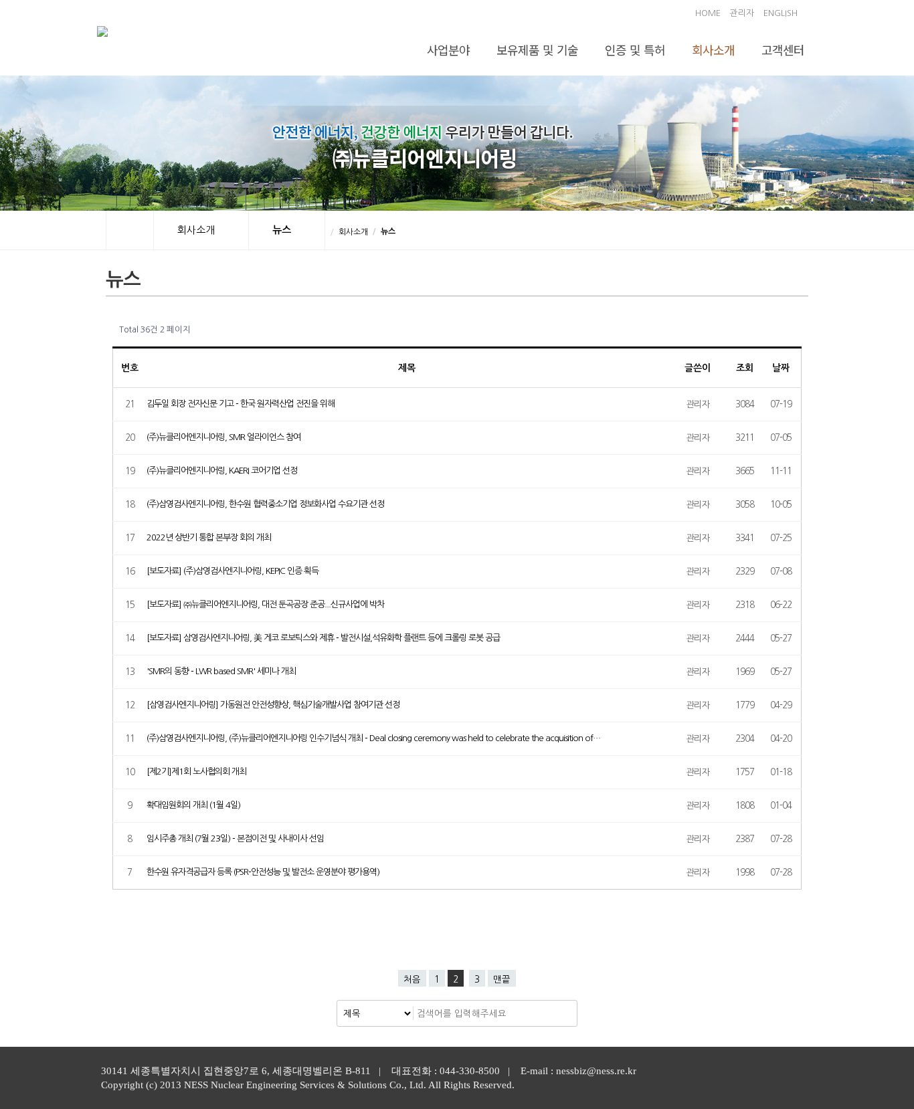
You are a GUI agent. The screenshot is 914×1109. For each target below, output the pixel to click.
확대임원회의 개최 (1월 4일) (193, 805)
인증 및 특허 (635, 49)
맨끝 (502, 979)
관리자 (742, 13)
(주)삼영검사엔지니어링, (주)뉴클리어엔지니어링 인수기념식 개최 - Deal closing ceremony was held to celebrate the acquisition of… (373, 738)
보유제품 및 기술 (537, 49)
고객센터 (782, 49)
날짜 (781, 368)
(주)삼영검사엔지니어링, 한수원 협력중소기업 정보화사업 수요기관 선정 (265, 504)
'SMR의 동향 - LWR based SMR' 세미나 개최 (221, 671)
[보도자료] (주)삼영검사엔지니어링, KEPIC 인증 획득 (232, 571)
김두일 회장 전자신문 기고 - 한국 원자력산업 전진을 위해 (241, 403)
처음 (412, 979)
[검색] (563, 1013)
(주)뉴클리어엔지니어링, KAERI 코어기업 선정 (222, 470)
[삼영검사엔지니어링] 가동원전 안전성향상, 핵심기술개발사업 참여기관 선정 (273, 704)
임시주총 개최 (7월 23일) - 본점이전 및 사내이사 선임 (235, 838)
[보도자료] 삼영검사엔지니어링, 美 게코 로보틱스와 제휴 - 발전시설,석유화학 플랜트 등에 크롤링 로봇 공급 (323, 637)
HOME (708, 13)
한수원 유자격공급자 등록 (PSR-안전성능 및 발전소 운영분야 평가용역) (263, 872)
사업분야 (448, 49)
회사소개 (713, 49)
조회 (744, 368)
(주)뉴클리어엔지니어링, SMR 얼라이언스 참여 (223, 437)
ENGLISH (780, 13)
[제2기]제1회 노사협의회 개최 (196, 771)
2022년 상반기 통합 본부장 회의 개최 (209, 537)
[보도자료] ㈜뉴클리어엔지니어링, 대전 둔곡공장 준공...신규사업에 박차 (265, 604)
